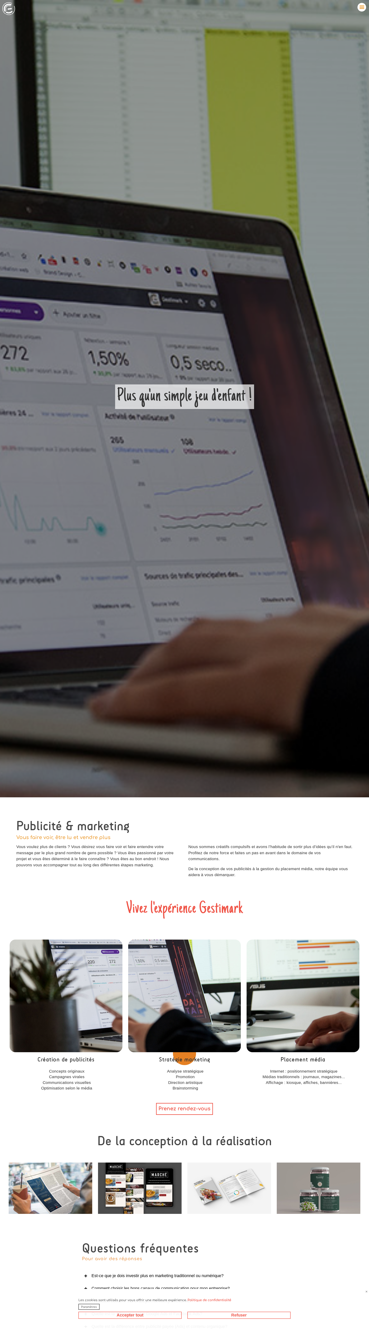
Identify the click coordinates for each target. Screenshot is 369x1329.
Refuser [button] (239, 1315)
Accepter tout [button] (130, 1315)
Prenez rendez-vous (184, 1108)
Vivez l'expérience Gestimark (184, 909)
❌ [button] (366, 1291)
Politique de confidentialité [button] (209, 1300)
